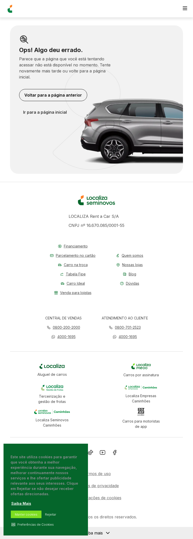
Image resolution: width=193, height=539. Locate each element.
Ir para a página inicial (45, 112)
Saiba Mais (21, 503)
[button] (63, 336)
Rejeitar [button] (50, 514)
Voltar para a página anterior (53, 95)
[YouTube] (103, 453)
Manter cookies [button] (26, 514)
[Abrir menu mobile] (185, 9)
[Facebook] (115, 453)
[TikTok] (90, 453)
